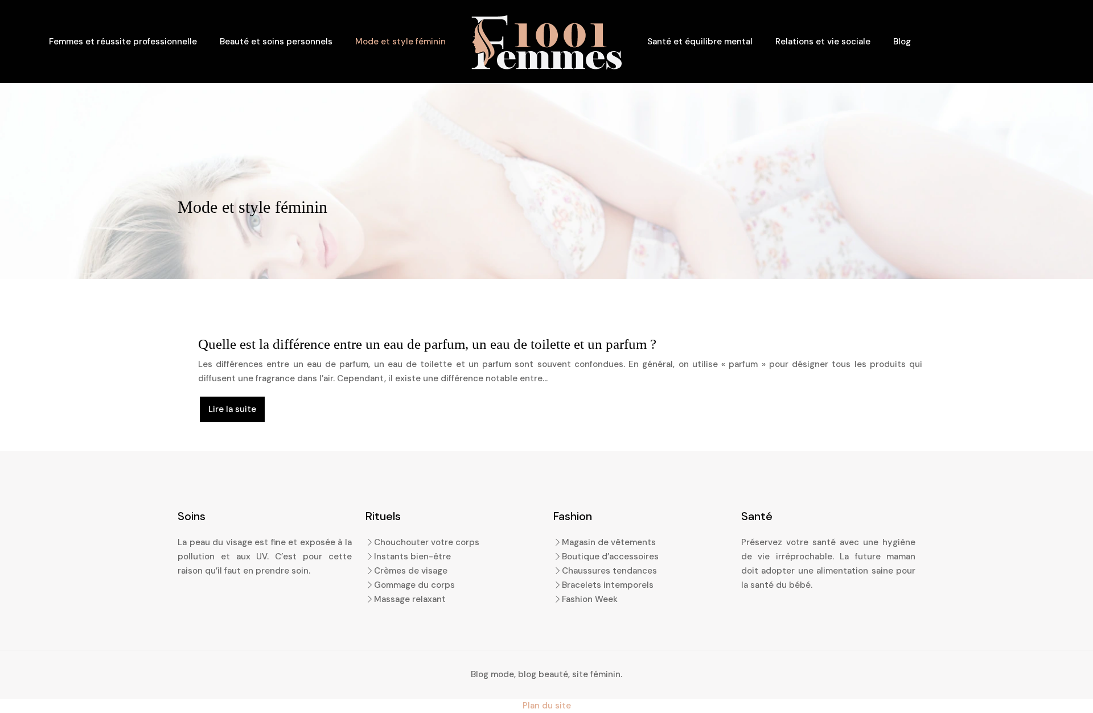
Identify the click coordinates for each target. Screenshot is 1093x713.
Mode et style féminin (400, 41)
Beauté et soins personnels (276, 41)
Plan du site (547, 705)
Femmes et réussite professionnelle (123, 41)
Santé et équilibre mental (700, 41)
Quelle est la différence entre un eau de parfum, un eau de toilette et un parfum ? (427, 344)
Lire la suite (232, 409)
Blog (902, 41)
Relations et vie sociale (822, 41)
